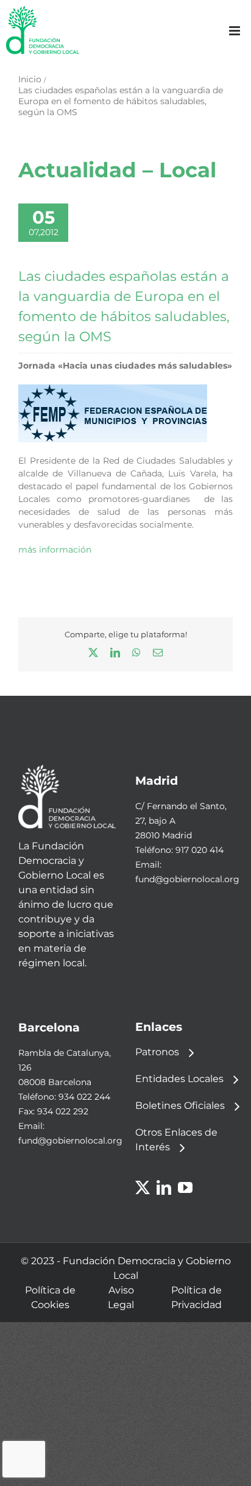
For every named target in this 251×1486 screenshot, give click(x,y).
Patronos (157, 1052)
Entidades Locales (179, 1078)
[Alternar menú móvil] (235, 30)
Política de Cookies (50, 1297)
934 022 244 (84, 1096)
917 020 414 (199, 849)
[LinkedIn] (164, 1187)
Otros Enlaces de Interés (176, 1140)
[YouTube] (185, 1187)
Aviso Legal (121, 1297)
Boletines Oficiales (180, 1105)
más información (54, 549)
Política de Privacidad (196, 1297)
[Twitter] (142, 1187)
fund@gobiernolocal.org (187, 879)
